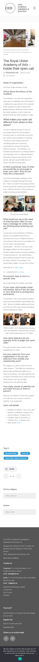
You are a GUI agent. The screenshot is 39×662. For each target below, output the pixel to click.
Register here (8, 620)
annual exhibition (10, 453)
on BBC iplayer (18, 267)
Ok (20, 659)
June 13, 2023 (25, 73)
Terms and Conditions (11, 558)
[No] (36, 654)
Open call (25, 453)
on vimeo (20, 272)
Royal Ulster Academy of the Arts (16, 458)
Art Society (10, 76)
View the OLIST (8, 627)
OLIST (18, 423)
